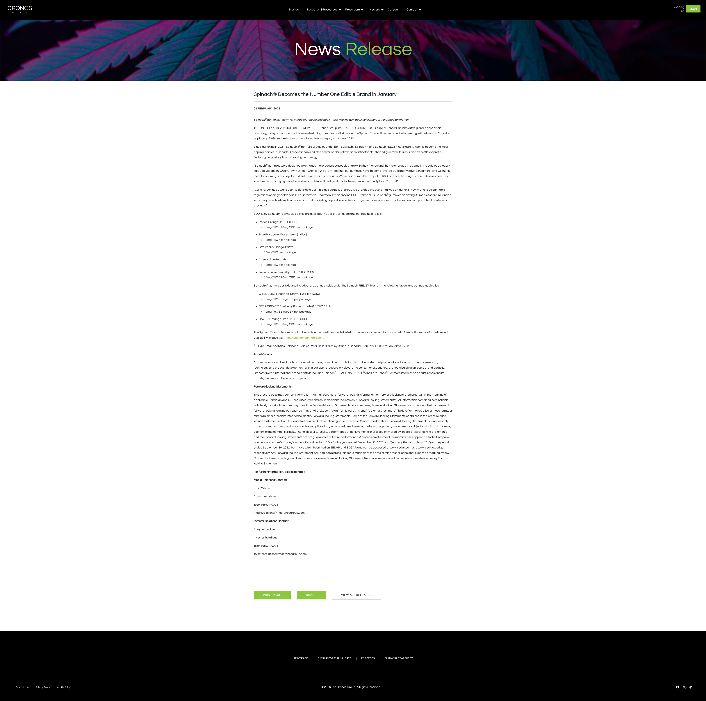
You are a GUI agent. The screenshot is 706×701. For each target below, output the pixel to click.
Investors (374, 9)
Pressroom (352, 9)
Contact (412, 9)
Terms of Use (22, 687)
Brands (294, 9)
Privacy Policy (43, 687)
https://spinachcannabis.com (304, 337)
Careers (393, 9)
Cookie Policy (63, 687)
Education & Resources (322, 9)
